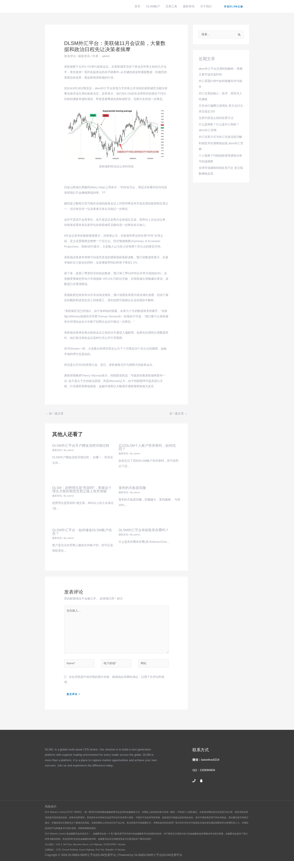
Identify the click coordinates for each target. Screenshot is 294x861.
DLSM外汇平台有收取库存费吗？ (144, 530)
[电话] (193, 780)
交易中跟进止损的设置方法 (216, 118)
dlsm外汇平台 (103, 88)
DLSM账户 (153, 6)
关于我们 (206, 6)
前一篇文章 (54, 413)
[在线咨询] (201, 780)
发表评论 (70, 56)
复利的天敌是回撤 (132, 488)
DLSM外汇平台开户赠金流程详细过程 (80, 445)
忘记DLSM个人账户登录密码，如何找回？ (147, 447)
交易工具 (171, 6)
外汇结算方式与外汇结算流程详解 (220, 137)
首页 (137, 6)
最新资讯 (188, 6)
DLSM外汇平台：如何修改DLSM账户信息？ (82, 531)
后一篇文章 (178, 413)
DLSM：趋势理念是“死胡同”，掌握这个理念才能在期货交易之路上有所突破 (82, 489)
